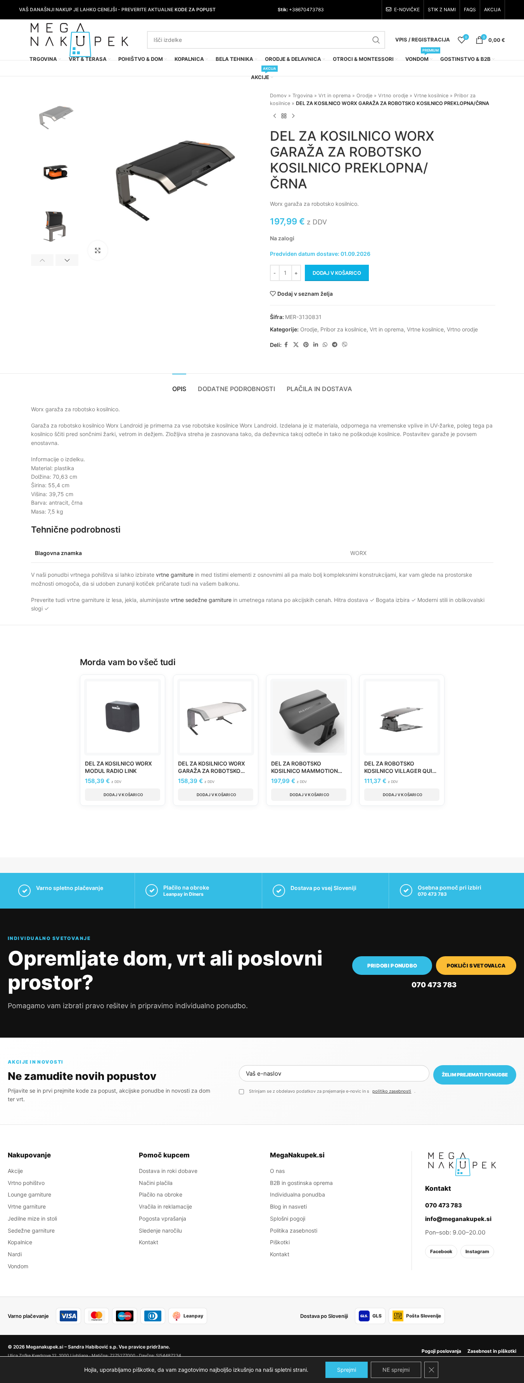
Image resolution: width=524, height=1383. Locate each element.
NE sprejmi (396, 1369)
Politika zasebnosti (293, 1230)
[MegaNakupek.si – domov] (462, 1164)
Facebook (441, 1251)
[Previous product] (274, 116)
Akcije (15, 1170)
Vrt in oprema (334, 95)
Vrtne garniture (27, 1206)
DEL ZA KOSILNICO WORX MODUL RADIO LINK (118, 767)
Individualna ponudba (297, 1194)
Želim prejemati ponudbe (475, 1075)
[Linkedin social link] (315, 345)
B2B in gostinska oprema (301, 1183)
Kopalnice (20, 1242)
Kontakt (148, 1242)
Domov (278, 95)
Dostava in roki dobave (168, 1170)
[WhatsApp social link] (325, 345)
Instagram (477, 1251)
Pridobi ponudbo (392, 965)
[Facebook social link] (286, 345)
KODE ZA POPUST (195, 9)
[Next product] (293, 116)
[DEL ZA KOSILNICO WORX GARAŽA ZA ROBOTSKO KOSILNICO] (215, 717)
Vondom (18, 1266)
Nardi (15, 1254)
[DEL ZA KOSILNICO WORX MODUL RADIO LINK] (122, 717)
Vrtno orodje (393, 95)
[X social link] (296, 345)
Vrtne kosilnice (431, 95)
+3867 (295, 9)
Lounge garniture (29, 1194)
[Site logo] (79, 39)
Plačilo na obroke (160, 1194)
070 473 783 (432, 894)
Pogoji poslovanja (441, 1351)
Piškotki (280, 1242)
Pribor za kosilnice (343, 329)
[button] (42, 260)
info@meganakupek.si (458, 1219)
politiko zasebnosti (391, 1091)
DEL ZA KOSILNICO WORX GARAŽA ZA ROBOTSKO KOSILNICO (211, 770)
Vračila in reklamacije (165, 1206)
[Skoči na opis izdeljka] (360, 203)
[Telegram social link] (335, 345)
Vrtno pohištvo (26, 1183)
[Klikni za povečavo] (97, 250)
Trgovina (302, 95)
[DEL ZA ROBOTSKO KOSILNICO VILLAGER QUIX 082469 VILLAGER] (401, 717)
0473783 (313, 9)
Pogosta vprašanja (162, 1218)
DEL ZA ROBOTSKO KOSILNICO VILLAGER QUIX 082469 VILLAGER (400, 770)
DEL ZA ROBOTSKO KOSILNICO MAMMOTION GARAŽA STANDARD (304, 770)
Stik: (283, 9)
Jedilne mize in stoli (32, 1218)
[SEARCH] (376, 40)
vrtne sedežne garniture (201, 600)
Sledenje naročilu (160, 1230)
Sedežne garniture (31, 1230)
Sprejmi (346, 1369)
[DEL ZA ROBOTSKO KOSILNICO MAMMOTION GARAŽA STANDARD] (308, 717)
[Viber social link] (345, 345)
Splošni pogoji (287, 1218)
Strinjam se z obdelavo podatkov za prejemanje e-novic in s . (332, 1091)
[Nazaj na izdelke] (284, 116)
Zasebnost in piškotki (491, 1351)
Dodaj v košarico (337, 273)
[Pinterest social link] (306, 345)
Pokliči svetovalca (476, 965)
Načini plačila (156, 1183)
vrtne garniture (175, 574)
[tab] (179, 385)
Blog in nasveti (288, 1206)
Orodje (364, 95)
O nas (277, 1170)
